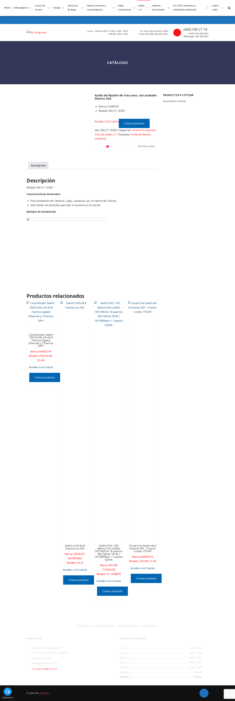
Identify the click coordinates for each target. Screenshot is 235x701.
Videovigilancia (84, 625)
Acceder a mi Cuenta (107, 121)
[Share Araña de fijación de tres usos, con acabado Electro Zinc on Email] (107, 146)
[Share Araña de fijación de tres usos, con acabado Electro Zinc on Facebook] (97, 146)
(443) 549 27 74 (195, 29)
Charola (99, 134)
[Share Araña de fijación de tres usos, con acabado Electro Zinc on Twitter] (102, 146)
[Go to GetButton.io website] (8, 698)
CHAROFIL (101, 139)
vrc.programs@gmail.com (44, 668)
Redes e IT (111, 134)
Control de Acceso (149, 625)
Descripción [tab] (38, 165)
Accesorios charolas (144, 130)
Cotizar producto (134, 123)
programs (44, 693)
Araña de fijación (141, 134)
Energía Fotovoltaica (105, 625)
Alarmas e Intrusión (128, 625)
